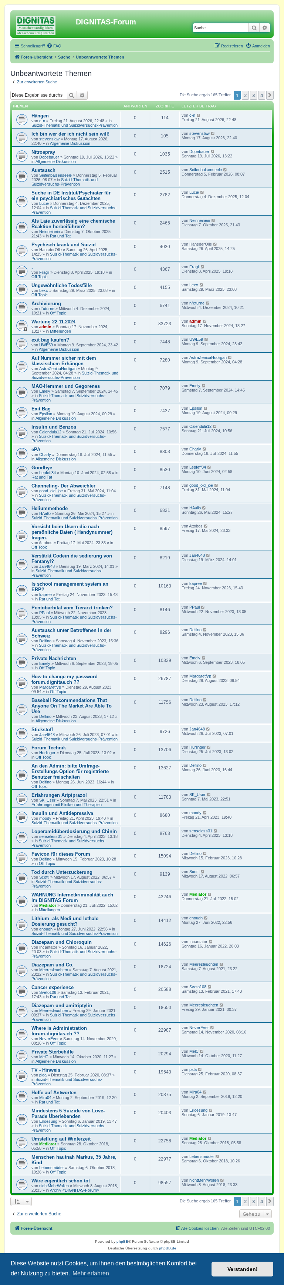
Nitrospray (43, 152)
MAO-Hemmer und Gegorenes (65, 386)
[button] (270, 95)
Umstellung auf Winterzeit (61, 1139)
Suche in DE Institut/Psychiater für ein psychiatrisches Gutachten (71, 195)
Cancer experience (52, 987)
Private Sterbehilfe (52, 1052)
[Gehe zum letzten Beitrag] (198, 115)
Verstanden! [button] (242, 1269)
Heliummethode (49, 508)
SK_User (47, 800)
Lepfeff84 (47, 472)
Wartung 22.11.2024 (53, 321)
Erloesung (48, 1121)
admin (45, 326)
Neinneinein (49, 231)
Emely (44, 391)
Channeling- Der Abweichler (63, 486)
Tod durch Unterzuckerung (61, 872)
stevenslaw (49, 139)
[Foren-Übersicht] (44, 24)
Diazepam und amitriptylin (61, 1005)
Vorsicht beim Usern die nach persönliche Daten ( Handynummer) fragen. (71, 532)
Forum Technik (48, 747)
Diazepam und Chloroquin (61, 942)
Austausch (43, 170)
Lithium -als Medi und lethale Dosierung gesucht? (64, 921)
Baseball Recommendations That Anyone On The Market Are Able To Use (71, 706)
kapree (45, 594)
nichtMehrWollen (54, 1186)
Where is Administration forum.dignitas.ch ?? (59, 1030)
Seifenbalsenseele (55, 175)
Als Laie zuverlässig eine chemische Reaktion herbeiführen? (73, 223)
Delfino (45, 641)
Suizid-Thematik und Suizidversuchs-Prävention (74, 125)
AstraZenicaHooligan (58, 368)
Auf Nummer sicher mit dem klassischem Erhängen (63, 360)
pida (43, 1075)
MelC (43, 1057)
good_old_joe (51, 491)
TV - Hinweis (45, 1070)
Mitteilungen (60, 331)
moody (45, 818)
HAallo (45, 513)
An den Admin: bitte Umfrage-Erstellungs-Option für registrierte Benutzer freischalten (70, 771)
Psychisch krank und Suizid (63, 244)
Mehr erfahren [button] (90, 1273)
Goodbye (41, 467)
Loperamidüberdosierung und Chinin (74, 831)
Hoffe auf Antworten (54, 1092)
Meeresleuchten (53, 970)
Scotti (44, 877)
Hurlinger (47, 752)
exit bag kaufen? (50, 340)
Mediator (47, 905)
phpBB (122, 1241)
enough (46, 929)
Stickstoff (42, 729)
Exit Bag (41, 409)
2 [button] (245, 95)
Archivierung (46, 303)
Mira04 (45, 1097)
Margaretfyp (50, 687)
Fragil (44, 272)
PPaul (44, 612)
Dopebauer (49, 157)
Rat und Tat (60, 236)
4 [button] (261, 95)
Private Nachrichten (53, 658)
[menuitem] (54, 45)
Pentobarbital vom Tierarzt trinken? (72, 607)
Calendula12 (50, 432)
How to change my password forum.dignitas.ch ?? (64, 679)
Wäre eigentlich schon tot (60, 1181)
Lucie (44, 203)
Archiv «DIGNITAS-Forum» (74, 1190)
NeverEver (49, 1038)
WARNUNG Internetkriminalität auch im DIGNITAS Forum (72, 897)
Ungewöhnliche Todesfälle (61, 285)
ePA (35, 449)
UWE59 (46, 345)
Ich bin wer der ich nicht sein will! (70, 134)
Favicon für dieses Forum (60, 854)
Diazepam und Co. (52, 965)
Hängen (40, 116)
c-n (42, 121)
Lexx (43, 290)
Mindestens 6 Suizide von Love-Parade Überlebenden (68, 1113)
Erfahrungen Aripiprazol (59, 795)
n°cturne (46, 308)
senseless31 (50, 836)
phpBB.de (167, 1248)
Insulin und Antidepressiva (62, 813)
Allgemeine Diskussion (70, 143)
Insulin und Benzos (53, 427)
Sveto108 (47, 992)
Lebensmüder (51, 1167)
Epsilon (45, 414)
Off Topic (39, 276)
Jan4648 (47, 566)
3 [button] (253, 95)
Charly (45, 454)
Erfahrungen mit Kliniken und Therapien (66, 804)
